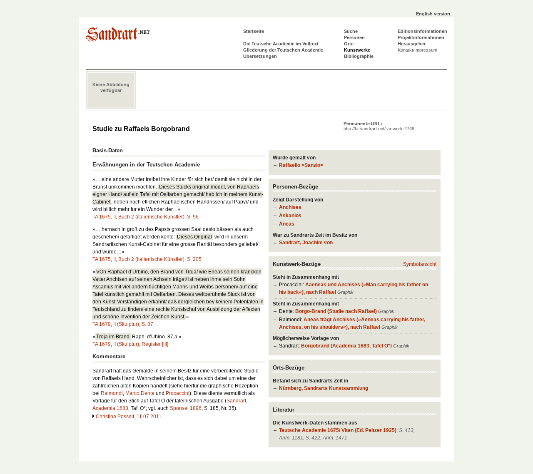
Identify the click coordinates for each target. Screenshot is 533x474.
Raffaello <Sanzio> (301, 165)
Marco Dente (139, 393)
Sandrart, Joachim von (306, 243)
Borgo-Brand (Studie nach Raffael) (336, 311)
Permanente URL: (379, 126)
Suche (351, 31)
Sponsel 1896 (186, 408)
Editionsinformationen (422, 31)
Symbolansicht (419, 264)
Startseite (253, 31)
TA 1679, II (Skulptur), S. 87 (122, 324)
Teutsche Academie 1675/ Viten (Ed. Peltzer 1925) (337, 430)
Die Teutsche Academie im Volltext (281, 43)
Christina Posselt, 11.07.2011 (129, 416)
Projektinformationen (421, 37)
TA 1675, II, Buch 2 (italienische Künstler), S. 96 (145, 217)
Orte (349, 43)
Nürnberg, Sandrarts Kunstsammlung (323, 388)
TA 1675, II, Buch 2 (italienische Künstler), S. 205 (147, 259)
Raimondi (112, 393)
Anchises (290, 207)
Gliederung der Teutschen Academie (283, 49)
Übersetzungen (260, 56)
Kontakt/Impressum (417, 49)
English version (433, 13)
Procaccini (177, 393)
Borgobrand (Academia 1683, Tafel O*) (346, 346)
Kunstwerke (357, 49)
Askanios (290, 215)
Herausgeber (412, 43)
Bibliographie (359, 56)
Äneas (286, 224)
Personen (354, 37)
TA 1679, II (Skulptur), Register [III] (130, 344)
